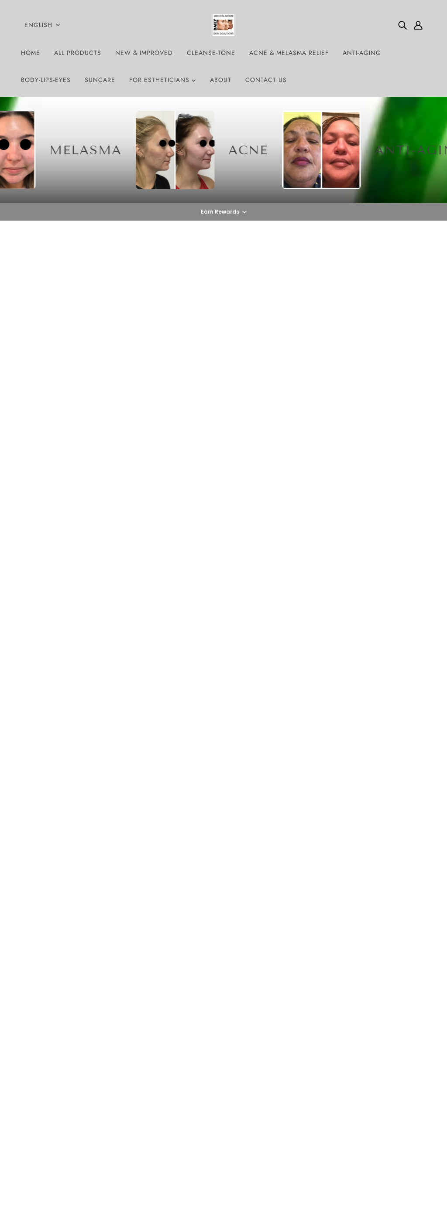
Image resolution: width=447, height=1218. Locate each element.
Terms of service (211, 1120)
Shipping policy (211, 1131)
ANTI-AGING (362, 52)
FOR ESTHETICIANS (160, 79)
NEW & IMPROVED (144, 52)
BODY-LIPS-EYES (46, 79)
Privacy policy (208, 1110)
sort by (79, 500)
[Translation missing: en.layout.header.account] (418, 25)
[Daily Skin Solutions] (223, 25)
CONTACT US (266, 79)
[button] (223, 212)
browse (41, 500)
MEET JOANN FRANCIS (223, 1078)
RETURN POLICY (212, 1089)
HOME (30, 52)
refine (114, 500)
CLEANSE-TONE (211, 52)
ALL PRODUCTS (77, 52)
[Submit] (408, 1078)
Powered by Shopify (223, 1186)
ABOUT (220, 79)
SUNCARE (100, 79)
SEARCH (201, 1057)
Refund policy (208, 1099)
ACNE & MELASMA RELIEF (289, 52)
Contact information (217, 1141)
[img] (402, 25)
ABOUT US (204, 1047)
